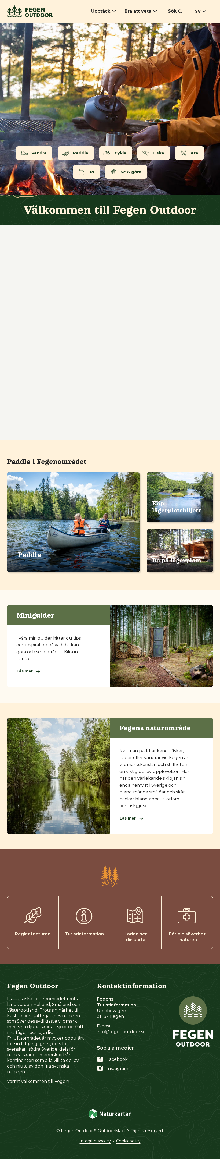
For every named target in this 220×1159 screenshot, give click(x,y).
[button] (175, 11)
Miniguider (35, 615)
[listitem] (110, 109)
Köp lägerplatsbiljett (176, 507)
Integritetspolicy (95, 1141)
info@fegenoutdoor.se (121, 1031)
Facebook (117, 1059)
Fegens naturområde (155, 728)
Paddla (29, 554)
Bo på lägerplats (176, 560)
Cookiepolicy (128, 1141)
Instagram (117, 1068)
